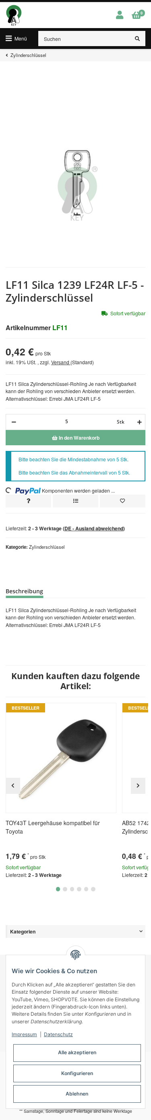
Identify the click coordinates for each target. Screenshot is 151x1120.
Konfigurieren (77, 1073)
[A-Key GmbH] (14, 15)
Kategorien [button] (22, 931)
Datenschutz (58, 1034)
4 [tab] (79, 889)
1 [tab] (58, 889)
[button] (119, 15)
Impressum (24, 1034)
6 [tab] (93, 889)
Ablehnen (77, 1094)
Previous (13, 786)
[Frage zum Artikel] (28, 501)
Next (138, 786)
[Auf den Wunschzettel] (122, 501)
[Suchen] (137, 38)
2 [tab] (65, 889)
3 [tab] (72, 889)
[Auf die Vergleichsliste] (75, 501)
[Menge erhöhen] (138, 422)
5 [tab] (86, 889)
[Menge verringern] (14, 422)
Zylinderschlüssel (47, 547)
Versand (60, 362)
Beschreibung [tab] (24, 591)
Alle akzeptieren (77, 1052)
